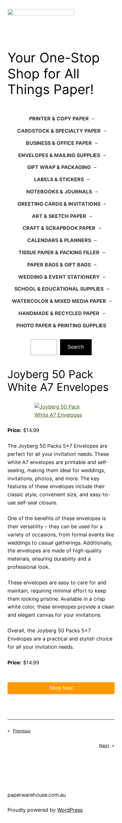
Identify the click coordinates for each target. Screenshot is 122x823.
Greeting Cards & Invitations (59, 204)
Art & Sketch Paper (59, 216)
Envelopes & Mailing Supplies (59, 155)
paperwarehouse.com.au (37, 795)
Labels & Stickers (59, 179)
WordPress (70, 810)
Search (76, 347)
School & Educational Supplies (59, 289)
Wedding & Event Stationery (59, 277)
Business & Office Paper (59, 143)
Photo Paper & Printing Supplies (61, 325)
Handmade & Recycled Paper (58, 313)
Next (104, 745)
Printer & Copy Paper (59, 118)
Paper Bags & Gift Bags (59, 264)
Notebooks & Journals (59, 191)
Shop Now (61, 688)
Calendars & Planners (59, 240)
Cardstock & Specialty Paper (59, 131)
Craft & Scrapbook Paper (59, 228)
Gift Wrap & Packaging (59, 167)
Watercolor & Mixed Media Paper (59, 301)
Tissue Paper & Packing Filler (58, 252)
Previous (21, 730)
